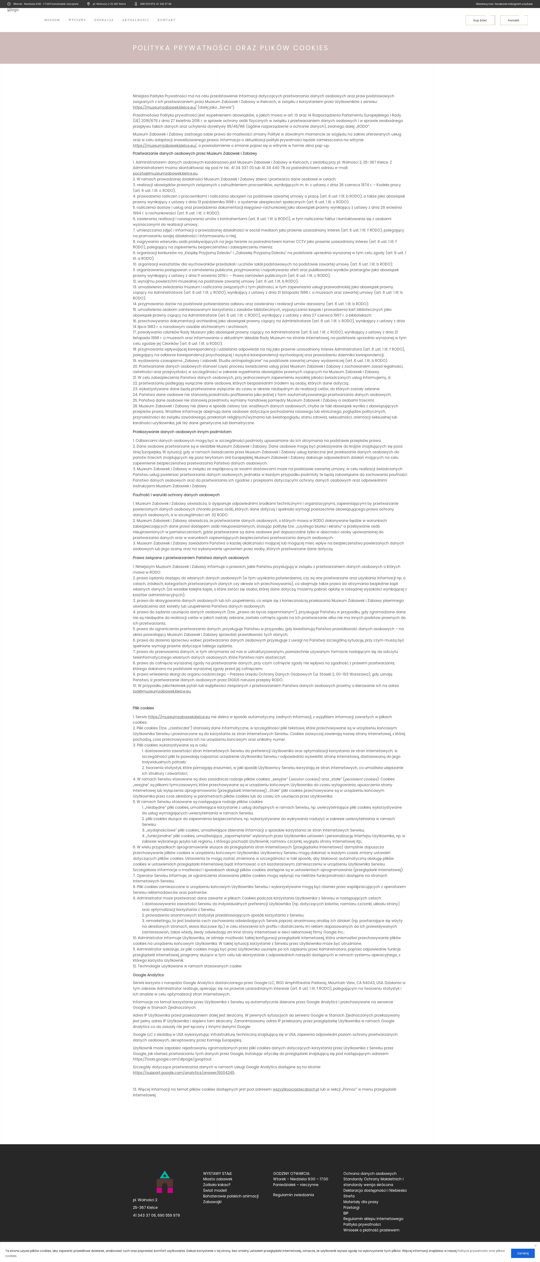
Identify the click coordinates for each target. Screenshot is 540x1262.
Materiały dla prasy (360, 1201)
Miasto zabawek (217, 1179)
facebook (501, 4)
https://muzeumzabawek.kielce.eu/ (165, 107)
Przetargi (351, 1207)
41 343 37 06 (144, 1215)
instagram (514, 4)
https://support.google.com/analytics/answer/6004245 (183, 1072)
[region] (270, 1252)
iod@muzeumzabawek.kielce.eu (162, 691)
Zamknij (523, 1253)
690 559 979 (169, 1215)
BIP (345, 1213)
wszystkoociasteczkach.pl (296, 1089)
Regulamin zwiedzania (293, 1194)
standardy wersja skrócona (368, 1184)
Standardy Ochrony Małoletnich (372, 1179)
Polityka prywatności (362, 1224)
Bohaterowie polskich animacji (231, 1196)
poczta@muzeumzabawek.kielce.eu (165, 173)
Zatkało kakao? (216, 1184)
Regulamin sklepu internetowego (373, 1218)
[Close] (535, 1245)
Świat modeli (215, 1190)
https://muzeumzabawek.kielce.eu (179, 716)
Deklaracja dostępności (364, 1190)
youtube (527, 4)
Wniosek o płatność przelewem (371, 1230)
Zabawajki (212, 1201)
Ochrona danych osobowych (370, 1173)
